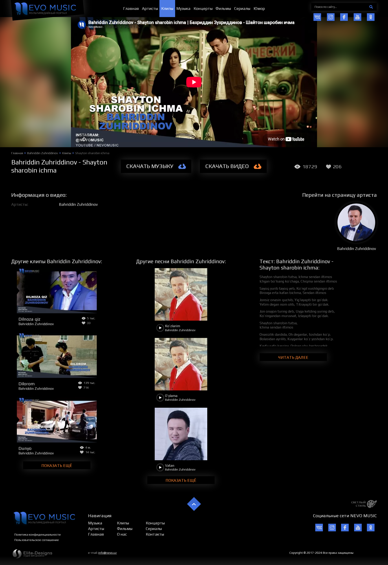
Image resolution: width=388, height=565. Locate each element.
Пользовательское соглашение (36, 540)
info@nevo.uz (107, 552)
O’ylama (171, 396)
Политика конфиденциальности (37, 534)
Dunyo (24, 448)
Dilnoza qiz (29, 319)
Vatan (169, 465)
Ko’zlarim (172, 326)
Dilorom (26, 383)
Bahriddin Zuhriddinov (78, 204)
